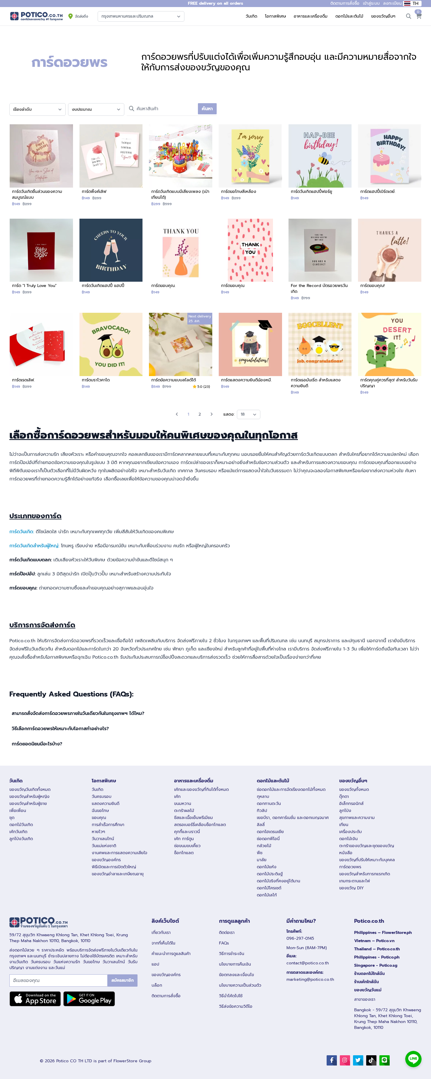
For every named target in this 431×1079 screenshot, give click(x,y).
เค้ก (177, 796)
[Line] (384, 1060)
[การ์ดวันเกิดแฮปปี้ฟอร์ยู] (320, 164)
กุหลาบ (263, 796)
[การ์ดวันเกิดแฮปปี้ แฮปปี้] (111, 259)
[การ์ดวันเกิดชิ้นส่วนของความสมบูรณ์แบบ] (41, 167)
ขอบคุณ (99, 818)
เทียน (343, 825)
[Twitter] (358, 1060)
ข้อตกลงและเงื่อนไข (236, 975)
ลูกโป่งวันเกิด (21, 839)
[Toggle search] (408, 16)
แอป (155, 964)
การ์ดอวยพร (350, 867)
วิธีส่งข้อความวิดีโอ (235, 1006)
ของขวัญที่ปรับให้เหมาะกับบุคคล (367, 860)
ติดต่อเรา (227, 933)
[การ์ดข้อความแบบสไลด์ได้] (180, 353)
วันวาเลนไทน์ (103, 839)
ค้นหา (207, 108)
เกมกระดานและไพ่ (354, 881)
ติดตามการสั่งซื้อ (166, 996)
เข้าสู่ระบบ (371, 3)
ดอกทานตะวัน (269, 804)
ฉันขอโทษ (100, 811)
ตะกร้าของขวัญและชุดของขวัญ (366, 846)
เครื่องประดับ (350, 832)
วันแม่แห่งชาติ (104, 846)
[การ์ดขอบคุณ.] (180, 259)
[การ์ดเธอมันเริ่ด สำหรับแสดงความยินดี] (320, 356)
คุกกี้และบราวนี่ (187, 832)
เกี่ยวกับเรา (161, 933)
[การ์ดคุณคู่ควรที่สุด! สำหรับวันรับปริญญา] (389, 356)
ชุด (11, 818)
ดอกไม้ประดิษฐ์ (270, 874)
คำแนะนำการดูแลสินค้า (171, 954)
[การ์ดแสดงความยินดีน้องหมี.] (250, 353)
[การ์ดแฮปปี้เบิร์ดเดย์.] (389, 164)
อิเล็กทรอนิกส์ (351, 804)
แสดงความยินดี (105, 804)
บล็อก (157, 985)
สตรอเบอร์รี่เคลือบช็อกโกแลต (200, 825)
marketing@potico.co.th (310, 979)
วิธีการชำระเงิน (231, 954)
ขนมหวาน (182, 804)
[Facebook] (332, 1060)
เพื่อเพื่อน (17, 811)
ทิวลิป (262, 811)
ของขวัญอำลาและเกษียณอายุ (118, 874)
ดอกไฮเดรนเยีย (270, 832)
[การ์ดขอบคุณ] (250, 259)
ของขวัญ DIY (351, 888)
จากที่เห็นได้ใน (163, 943)
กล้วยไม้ (264, 846)
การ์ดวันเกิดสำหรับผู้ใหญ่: (34, 545)
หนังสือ (345, 853)
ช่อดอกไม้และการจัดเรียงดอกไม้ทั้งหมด (291, 789)
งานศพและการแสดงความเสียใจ (119, 853)
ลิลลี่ (261, 825)
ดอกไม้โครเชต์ (269, 888)
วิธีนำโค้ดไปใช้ (230, 996)
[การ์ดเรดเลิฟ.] (41, 353)
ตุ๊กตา (344, 796)
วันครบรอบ (101, 796)
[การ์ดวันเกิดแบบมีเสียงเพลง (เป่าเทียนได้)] (180, 167)
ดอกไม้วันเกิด (21, 825)
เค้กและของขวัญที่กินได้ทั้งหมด (201, 789)
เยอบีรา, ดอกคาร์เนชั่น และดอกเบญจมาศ (293, 818)
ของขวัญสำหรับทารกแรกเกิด (364, 874)
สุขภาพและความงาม (357, 818)
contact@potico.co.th (307, 963)
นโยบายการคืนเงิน (235, 964)
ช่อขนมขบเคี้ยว (187, 846)
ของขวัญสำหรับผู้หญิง (29, 796)
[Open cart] (419, 16)
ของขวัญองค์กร (106, 860)
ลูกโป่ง (345, 811)
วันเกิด (97, 789)
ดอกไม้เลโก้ (267, 895)
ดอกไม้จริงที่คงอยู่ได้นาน (278, 881)
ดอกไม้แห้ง (266, 867)
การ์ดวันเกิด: (21, 531)
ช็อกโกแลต (184, 853)
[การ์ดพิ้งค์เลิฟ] (111, 164)
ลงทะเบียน (392, 3)
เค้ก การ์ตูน (184, 839)
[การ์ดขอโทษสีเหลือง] (250, 164)
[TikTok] (371, 1060)
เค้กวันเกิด (18, 832)
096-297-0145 (300, 938)
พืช (259, 853)
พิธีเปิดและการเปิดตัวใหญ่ (114, 867)
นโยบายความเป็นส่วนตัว (240, 985)
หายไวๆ (98, 832)
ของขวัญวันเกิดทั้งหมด (29, 789)
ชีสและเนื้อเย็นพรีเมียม (193, 818)
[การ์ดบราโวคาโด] (111, 353)
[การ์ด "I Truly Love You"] (41, 259)
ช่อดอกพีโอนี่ (268, 839)
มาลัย (262, 860)
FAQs (224, 943)
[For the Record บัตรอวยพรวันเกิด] (320, 262)
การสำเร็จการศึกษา (108, 825)
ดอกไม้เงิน (348, 839)
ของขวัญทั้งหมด (354, 789)
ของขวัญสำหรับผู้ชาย (28, 804)
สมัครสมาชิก (122, 980)
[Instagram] (345, 1060)
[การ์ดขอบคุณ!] (389, 259)
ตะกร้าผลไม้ (184, 811)
